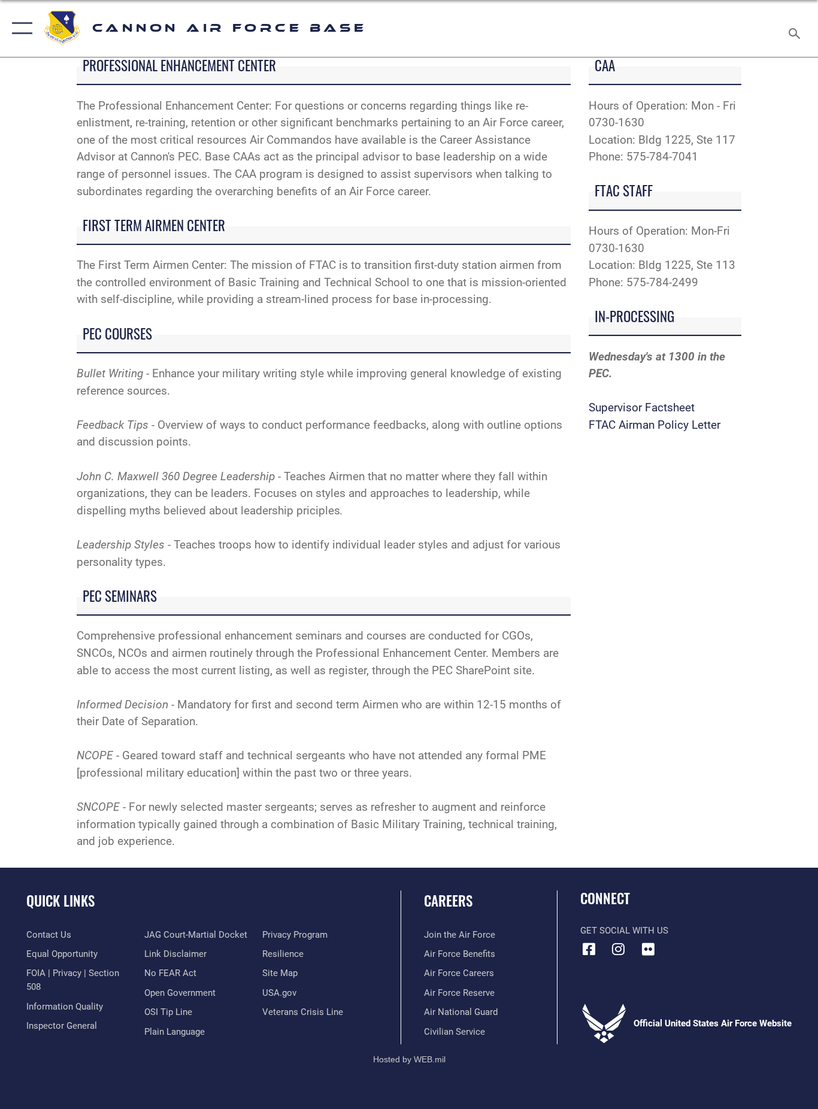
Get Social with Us (624, 930)
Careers (448, 900)
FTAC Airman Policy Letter (654, 425)
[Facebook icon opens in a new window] (589, 949)
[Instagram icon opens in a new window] (619, 949)
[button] (19, 28)
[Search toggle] (796, 28)
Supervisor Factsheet (642, 407)
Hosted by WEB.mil (409, 1059)
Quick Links (60, 900)
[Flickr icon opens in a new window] (648, 949)
